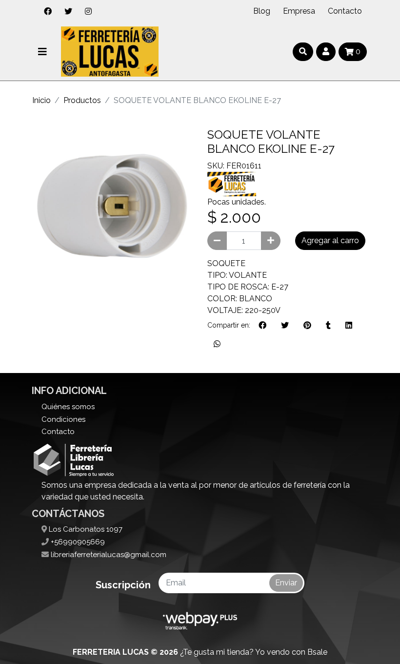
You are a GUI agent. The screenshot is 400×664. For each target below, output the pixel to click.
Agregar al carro (330, 240)
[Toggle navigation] (42, 51)
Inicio (41, 100)
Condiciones (63, 419)
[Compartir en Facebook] (262, 325)
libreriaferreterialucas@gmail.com (107, 554)
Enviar (286, 582)
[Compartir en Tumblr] (328, 325)
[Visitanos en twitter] (68, 11)
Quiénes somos (68, 406)
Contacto (345, 11)
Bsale (317, 652)
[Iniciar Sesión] (326, 51)
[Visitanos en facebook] (48, 11)
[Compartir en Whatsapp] (217, 344)
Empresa (299, 11)
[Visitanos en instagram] (88, 11)
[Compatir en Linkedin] (349, 325)
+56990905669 (77, 542)
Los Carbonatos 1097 (84, 529)
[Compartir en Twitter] (285, 325)
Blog (261, 11)
